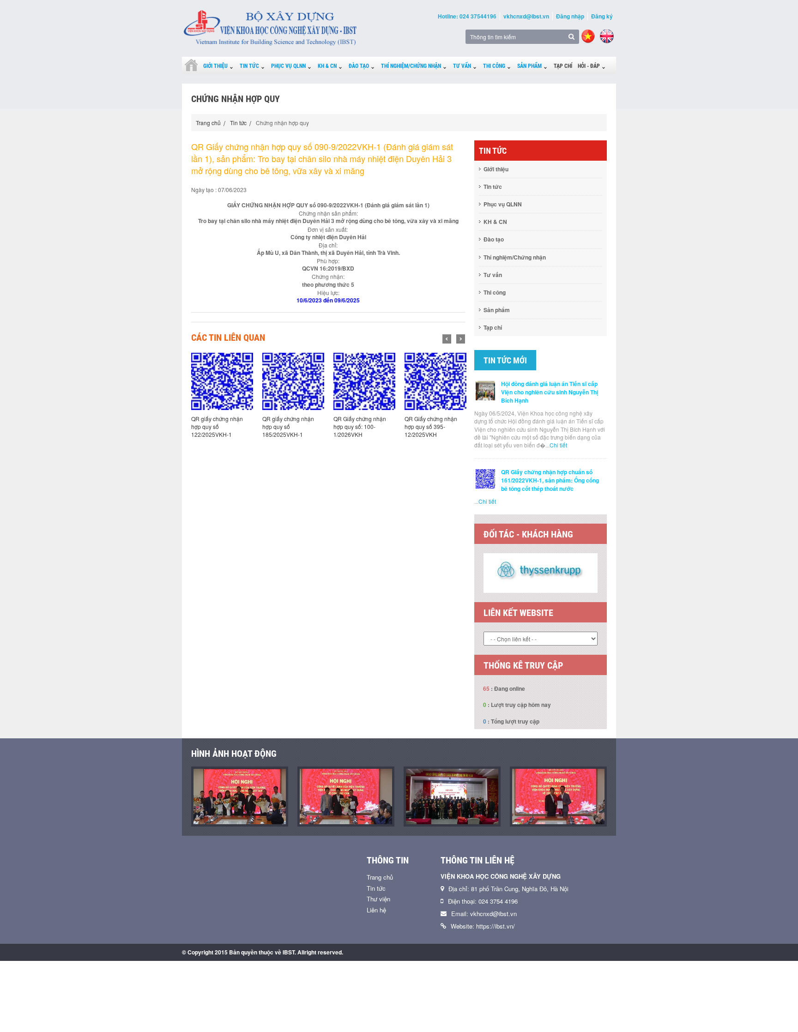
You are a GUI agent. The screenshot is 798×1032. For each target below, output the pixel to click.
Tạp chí (563, 66)
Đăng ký (602, 16)
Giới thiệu (215, 66)
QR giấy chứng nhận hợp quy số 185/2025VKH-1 (223, 426)
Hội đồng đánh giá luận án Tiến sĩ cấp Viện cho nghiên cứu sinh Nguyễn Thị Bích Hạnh (549, 392)
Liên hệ (376, 909)
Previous (446, 339)
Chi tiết (558, 445)
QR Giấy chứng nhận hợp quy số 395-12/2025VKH (366, 426)
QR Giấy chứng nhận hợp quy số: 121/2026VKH (437, 426)
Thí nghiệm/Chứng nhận (411, 66)
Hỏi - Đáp (589, 66)
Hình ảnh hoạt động (234, 753)
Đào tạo (359, 66)
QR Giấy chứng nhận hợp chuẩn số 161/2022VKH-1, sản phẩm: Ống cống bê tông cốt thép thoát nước (550, 480)
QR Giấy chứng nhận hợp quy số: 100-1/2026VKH (295, 426)
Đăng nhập (570, 16)
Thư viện (378, 898)
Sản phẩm (529, 66)
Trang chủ (208, 123)
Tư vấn (462, 66)
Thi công (494, 66)
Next (460, 339)
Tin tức (249, 66)
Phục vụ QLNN (288, 66)
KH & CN (327, 66)
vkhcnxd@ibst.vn (526, 16)
